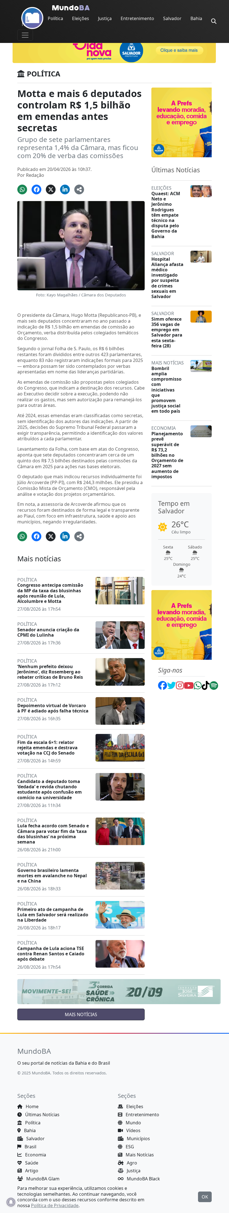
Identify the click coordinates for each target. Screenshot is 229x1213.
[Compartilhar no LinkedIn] (65, 189)
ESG (129, 1147)
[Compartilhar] (79, 189)
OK (205, 1197)
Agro (131, 1163)
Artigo (31, 1171)
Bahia (196, 18)
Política (55, 18)
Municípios (138, 1138)
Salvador (172, 18)
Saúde (31, 1163)
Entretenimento (137, 18)
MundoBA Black (143, 1179)
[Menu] (25, 35)
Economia (35, 1155)
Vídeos (132, 1130)
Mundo (133, 1123)
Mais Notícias (139, 1155)
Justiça (105, 18)
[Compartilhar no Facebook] (36, 189)
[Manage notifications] (10, 1202)
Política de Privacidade (54, 1205)
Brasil (29, 1147)
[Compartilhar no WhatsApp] (22, 189)
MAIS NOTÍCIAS (81, 1014)
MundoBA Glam (42, 1179)
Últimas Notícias (41, 1114)
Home (32, 1106)
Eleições (80, 18)
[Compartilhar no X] (51, 189)
